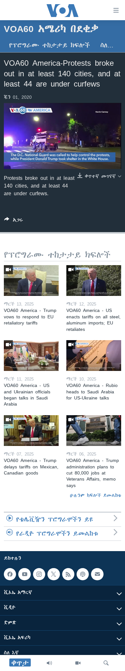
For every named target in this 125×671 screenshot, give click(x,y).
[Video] (78, 663)
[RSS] (68, 574)
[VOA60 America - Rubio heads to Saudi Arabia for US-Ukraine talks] (93, 355)
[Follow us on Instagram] (39, 574)
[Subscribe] (97, 574)
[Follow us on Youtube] (24, 574)
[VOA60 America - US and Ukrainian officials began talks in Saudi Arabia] (31, 355)
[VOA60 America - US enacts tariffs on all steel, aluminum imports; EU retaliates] (93, 280)
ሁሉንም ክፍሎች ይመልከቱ (95, 495)
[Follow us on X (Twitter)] (53, 574)
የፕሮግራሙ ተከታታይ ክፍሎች (49, 45)
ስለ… (106, 45)
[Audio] (49, 663)
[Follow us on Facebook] (10, 574)
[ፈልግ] (106, 663)
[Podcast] (83, 574)
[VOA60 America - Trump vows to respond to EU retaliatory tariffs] (31, 280)
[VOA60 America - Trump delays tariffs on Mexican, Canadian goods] (31, 430)
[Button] (13, 221)
